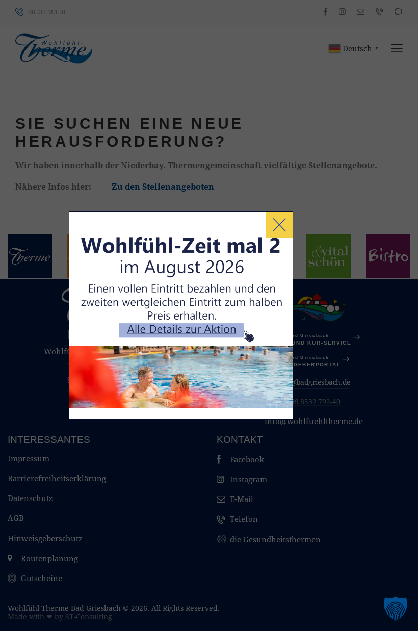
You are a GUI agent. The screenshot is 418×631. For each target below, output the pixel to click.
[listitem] (186, 333)
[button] (395, 608)
